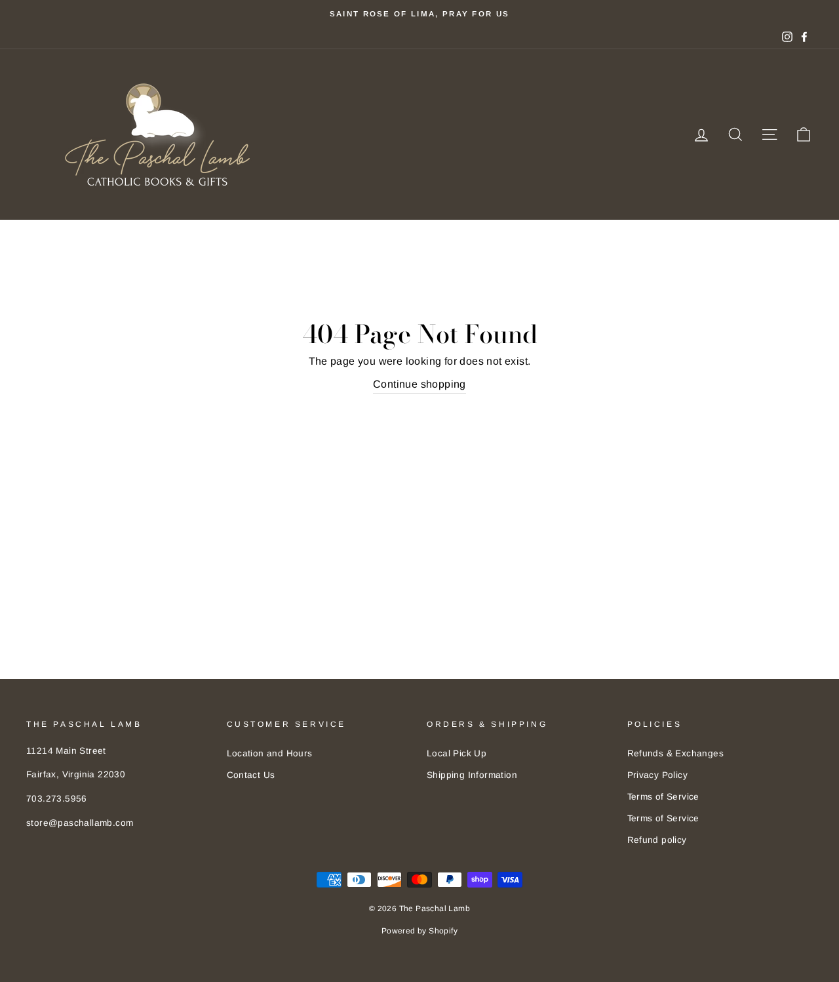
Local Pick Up (456, 753)
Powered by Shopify (419, 930)
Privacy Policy (657, 775)
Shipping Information (472, 775)
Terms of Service (663, 797)
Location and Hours (270, 753)
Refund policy (657, 840)
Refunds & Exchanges (675, 753)
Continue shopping (419, 384)
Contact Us (251, 775)
